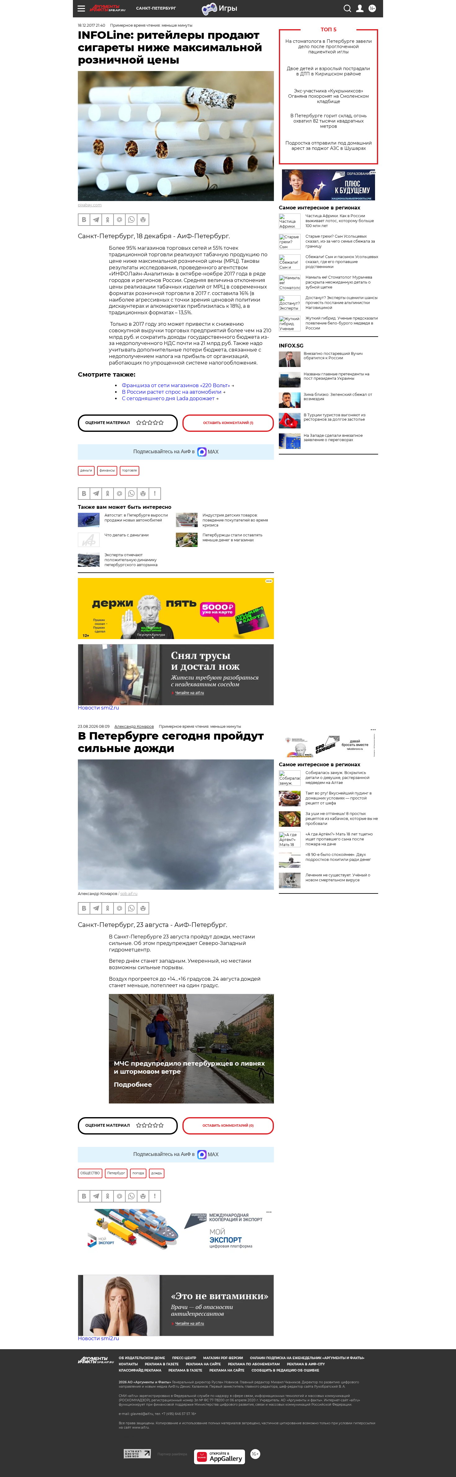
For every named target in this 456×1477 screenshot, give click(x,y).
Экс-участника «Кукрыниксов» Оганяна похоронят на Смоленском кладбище (328, 96)
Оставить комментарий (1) (228, 423)
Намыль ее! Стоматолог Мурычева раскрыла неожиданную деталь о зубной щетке (339, 282)
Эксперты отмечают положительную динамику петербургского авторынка (131, 560)
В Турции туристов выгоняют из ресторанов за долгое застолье (334, 417)
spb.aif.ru (128, 893)
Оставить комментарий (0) (228, 1126)
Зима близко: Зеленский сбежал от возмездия (338, 396)
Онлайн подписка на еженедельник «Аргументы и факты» (307, 1358)
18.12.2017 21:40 (91, 25)
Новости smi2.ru (98, 708)
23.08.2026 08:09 (94, 726)
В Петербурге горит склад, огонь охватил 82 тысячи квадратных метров (328, 121)
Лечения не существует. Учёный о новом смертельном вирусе (338, 877)
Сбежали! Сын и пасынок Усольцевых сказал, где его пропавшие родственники (342, 261)
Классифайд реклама (140, 1370)
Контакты (128, 1364)
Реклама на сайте (203, 1364)
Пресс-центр (184, 1358)
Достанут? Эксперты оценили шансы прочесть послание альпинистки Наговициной (342, 302)
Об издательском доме (142, 1358)
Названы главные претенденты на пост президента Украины (336, 376)
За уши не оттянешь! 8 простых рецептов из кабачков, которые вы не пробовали (342, 818)
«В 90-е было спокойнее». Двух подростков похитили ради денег (338, 857)
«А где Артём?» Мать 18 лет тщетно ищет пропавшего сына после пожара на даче (339, 839)
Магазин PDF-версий (223, 1358)
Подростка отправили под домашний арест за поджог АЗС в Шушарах (328, 146)
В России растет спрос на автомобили (171, 392)
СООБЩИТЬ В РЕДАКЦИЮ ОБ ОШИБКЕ (285, 1370)
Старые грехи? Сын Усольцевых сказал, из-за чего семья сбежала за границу (340, 241)
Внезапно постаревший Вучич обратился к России (333, 355)
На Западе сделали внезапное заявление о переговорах (333, 437)
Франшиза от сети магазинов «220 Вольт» (176, 385)
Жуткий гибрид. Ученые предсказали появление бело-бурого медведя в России (342, 323)
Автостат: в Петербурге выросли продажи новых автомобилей (136, 517)
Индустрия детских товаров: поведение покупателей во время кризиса (235, 520)
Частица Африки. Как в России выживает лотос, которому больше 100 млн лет (340, 220)
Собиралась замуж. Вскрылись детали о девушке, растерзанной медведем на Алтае (337, 777)
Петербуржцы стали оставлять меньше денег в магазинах (232, 537)
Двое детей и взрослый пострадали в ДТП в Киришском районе (328, 71)
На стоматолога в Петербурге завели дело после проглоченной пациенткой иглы (328, 47)
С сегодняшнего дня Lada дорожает (168, 398)
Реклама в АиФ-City (306, 1364)
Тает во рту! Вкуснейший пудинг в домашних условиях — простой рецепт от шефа (339, 798)
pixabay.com (90, 205)
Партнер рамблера (172, 1454)
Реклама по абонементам (254, 1364)
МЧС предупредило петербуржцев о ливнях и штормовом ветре (189, 1067)
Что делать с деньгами (127, 535)
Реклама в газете (162, 1364)
